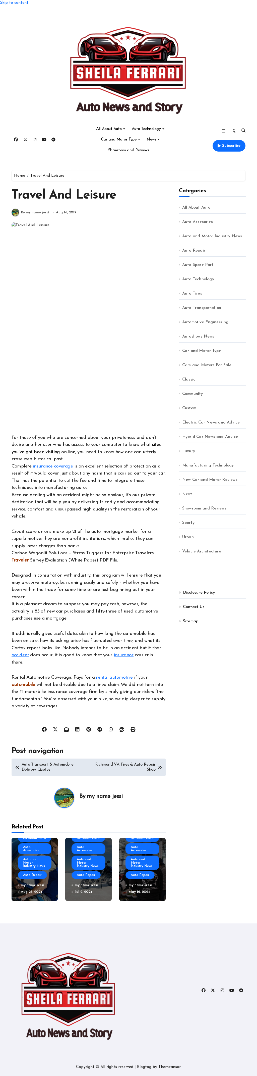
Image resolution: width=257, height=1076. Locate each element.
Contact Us (194, 607)
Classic (188, 380)
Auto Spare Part (198, 265)
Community (192, 394)
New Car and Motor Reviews (209, 480)
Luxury (188, 451)
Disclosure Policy (199, 593)
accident (20, 655)
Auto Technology (146, 129)
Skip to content (14, 3)
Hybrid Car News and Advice (210, 437)
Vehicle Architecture (201, 551)
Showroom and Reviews (128, 150)
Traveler (20, 560)
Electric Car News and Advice (211, 422)
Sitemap (190, 621)
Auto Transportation (201, 308)
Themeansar (169, 1067)
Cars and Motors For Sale (207, 365)
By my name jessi (35, 212)
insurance (124, 655)
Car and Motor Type (119, 139)
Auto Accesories (31, 849)
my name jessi (105, 797)
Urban (188, 537)
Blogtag (144, 1067)
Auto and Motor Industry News (34, 863)
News (151, 139)
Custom (189, 408)
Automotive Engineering (205, 322)
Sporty (188, 523)
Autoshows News (198, 337)
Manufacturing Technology (208, 465)
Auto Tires (192, 294)
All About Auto (108, 129)
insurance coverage (53, 466)
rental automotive (114, 677)
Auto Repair (32, 875)
